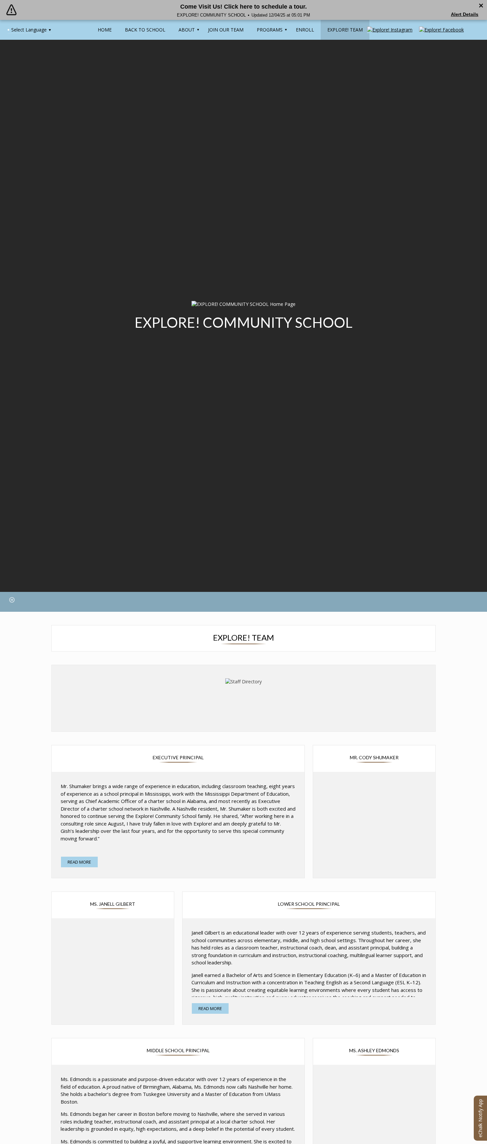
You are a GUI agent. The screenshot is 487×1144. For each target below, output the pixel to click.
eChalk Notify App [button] (480, 1118)
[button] (12, 600)
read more (79, 862)
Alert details (464, 14)
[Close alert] (481, 6)
